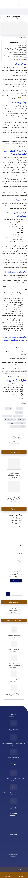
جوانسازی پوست (19, 412)
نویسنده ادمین (19, 408)
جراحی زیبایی (13, 479)
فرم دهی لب (13, 807)
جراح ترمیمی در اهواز (13, 757)
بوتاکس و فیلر (22, 45)
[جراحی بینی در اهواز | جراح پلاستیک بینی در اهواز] (13, 737)
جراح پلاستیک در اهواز (7, 415)
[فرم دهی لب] (13, 801)
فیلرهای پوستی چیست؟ (19, 54)
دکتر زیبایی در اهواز (21, 423)
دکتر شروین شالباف (12, 423)
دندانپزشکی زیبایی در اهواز (14, 694)
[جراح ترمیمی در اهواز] (13, 752)
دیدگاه (20, 527)
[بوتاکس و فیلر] (14, 674)
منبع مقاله (24, 403)
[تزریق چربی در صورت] (14, 644)
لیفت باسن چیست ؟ (14, 635)
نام (20, 545)
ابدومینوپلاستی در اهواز (18, 415)
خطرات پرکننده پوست (20, 59)
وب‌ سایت (19, 561)
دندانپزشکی (13, 612)
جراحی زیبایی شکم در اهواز (10, 419)
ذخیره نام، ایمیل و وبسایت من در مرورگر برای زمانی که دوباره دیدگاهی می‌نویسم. (14, 574)
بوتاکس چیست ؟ (21, 47)
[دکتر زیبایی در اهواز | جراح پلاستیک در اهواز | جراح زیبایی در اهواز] (19, 4)
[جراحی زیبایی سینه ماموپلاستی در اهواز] (14, 658)
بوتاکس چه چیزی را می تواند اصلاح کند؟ (15, 49)
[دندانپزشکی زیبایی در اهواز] (14, 688)
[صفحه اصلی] (23, 16)
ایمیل (20, 553)
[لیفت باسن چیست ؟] (14, 629)
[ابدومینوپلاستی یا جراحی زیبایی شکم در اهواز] (13, 773)
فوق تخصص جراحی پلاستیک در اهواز (18, 426)
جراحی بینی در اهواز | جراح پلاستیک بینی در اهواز (13, 743)
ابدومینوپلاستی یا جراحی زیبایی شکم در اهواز (13, 778)
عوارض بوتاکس (21, 50)
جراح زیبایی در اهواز (21, 419)
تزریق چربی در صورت (14, 649)
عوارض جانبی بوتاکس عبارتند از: (17, 52)
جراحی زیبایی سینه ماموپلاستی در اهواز (13, 792)
